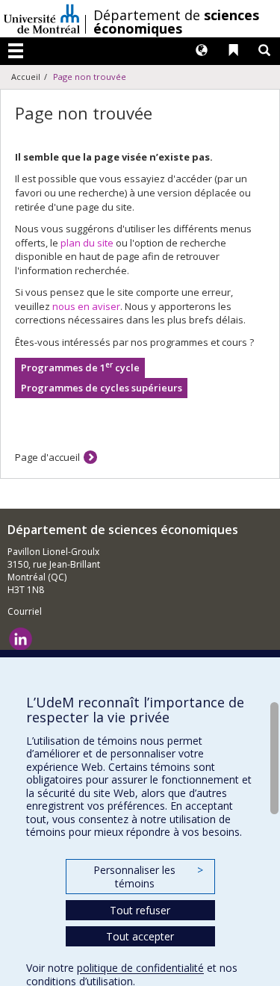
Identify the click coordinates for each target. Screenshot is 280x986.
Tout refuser (140, 910)
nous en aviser (86, 306)
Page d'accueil (47, 457)
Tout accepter (140, 936)
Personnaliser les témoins (147, 876)
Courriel (24, 611)
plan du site (86, 242)
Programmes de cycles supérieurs (101, 387)
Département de (176, 21)
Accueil (25, 76)
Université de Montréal (42, 19)
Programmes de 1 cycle (80, 367)
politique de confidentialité (140, 968)
